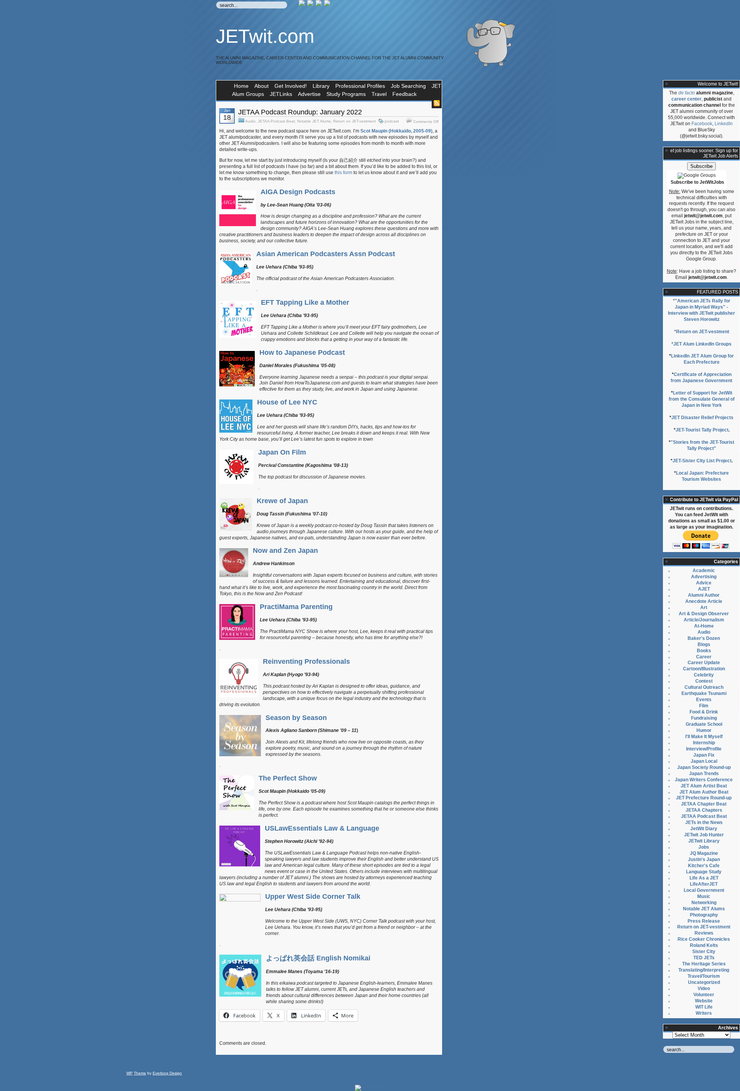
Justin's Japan (704, 859)
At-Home (704, 626)
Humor (703, 730)
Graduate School (704, 724)
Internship (704, 742)
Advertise (309, 94)
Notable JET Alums (314, 121)
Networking (703, 902)
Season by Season (296, 718)
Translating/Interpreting (703, 970)
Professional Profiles (360, 86)
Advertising (703, 576)
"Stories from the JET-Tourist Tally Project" (702, 445)
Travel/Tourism (704, 976)
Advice (703, 583)
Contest (704, 681)
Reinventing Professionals (306, 661)
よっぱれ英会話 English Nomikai (318, 958)
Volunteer (703, 994)
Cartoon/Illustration (704, 668)
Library (321, 86)
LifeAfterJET (704, 884)
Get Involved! (290, 86)
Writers (704, 1013)
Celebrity (704, 675)
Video (704, 988)
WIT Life (704, 1007)
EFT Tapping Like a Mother (305, 302)
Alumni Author (704, 595)
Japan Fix (704, 755)
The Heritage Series (704, 964)
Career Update (704, 662)
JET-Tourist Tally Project (702, 430)
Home (241, 86)
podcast (392, 121)
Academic (704, 570)
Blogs (704, 644)
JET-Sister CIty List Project (702, 460)
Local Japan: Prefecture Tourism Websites (702, 476)
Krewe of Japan (282, 501)
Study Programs (346, 94)
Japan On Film (282, 452)
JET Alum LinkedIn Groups (702, 344)
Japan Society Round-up (704, 767)
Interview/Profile (704, 749)
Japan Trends (704, 773)
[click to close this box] (666, 84)
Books (704, 650)
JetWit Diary (703, 828)
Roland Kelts (704, 945)
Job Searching (408, 86)
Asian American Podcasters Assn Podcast (325, 254)
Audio (250, 121)
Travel (379, 94)
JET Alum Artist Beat (704, 786)
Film (703, 705)
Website (704, 1001)
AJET (704, 589)
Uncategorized (704, 982)
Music (703, 896)
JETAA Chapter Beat (704, 804)
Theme (140, 1073)
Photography (704, 915)
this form (343, 172)
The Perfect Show (288, 778)
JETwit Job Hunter (704, 835)
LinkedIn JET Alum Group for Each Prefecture (702, 359)
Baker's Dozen (704, 638)
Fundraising (704, 718)
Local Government (704, 890)
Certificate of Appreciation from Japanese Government (701, 377)
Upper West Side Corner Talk (312, 896)
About (261, 86)
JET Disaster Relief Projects (702, 417)
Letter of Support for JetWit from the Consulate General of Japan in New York (702, 399)
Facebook (701, 123)
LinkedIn (724, 123)
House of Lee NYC (287, 402)
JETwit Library (704, 841)
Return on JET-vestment (354, 121)
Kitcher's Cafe (704, 865)
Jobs (703, 847)
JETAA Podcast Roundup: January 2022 (300, 112)
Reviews (704, 933)
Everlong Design (167, 1073)
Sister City (703, 951)
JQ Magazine (704, 853)
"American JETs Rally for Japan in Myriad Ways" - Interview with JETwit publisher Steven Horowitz (701, 310)
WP (129, 1073)
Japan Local (704, 761)
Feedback (404, 94)
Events (703, 699)
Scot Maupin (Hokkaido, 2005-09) (396, 131)
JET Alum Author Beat (703, 792)
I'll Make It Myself (704, 736)
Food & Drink (704, 712)
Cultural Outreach (703, 687)
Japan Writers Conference (704, 779)
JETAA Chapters (704, 810)
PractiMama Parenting (296, 607)
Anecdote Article (703, 601)
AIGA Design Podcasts (298, 192)
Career (703, 657)
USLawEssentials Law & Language (322, 828)
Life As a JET (704, 878)
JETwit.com (265, 36)
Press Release (704, 921)
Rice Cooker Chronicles (704, 939)
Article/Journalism (704, 620)
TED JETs (704, 957)
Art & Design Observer (704, 613)
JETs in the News (704, 822)
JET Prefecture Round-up (704, 798)
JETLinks (281, 94)
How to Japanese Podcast (302, 352)
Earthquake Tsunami (704, 693)
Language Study (704, 871)
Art (703, 607)
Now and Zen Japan (285, 550)
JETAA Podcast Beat (276, 121)
